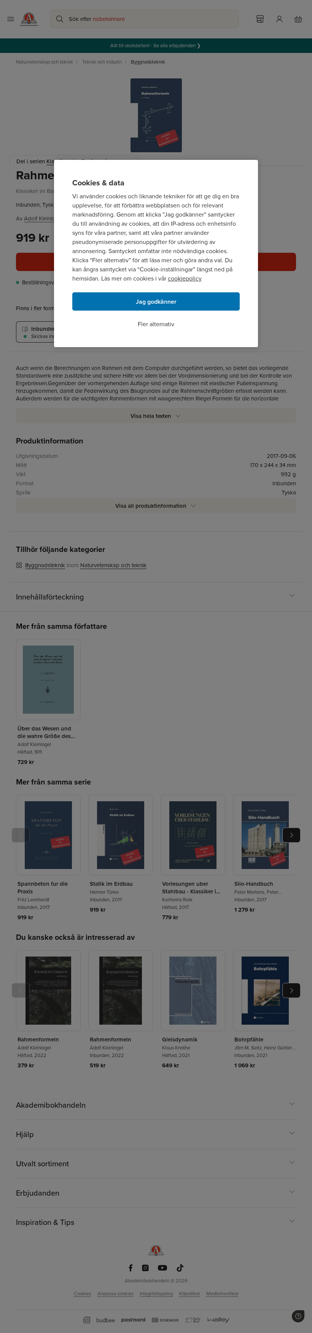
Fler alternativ (156, 324)
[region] (156, 253)
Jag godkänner (156, 301)
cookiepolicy (185, 278)
